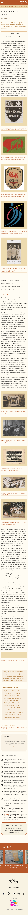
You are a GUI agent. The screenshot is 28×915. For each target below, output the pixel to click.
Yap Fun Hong (7, 814)
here (2, 728)
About (10, 887)
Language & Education (9, 6)
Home (2, 6)
